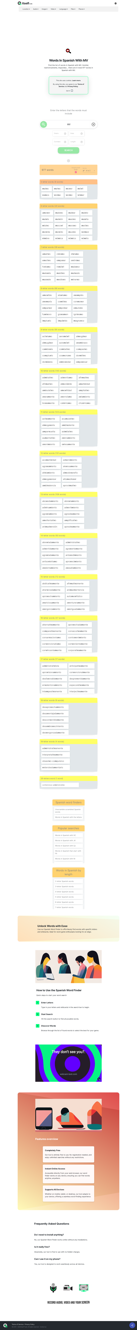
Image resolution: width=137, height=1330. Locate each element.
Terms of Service (18, 1324)
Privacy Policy (73, 86)
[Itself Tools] (68, 1296)
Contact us (43, 1327)
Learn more (76, 80)
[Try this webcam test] (68, 1063)
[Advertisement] (68, 28)
